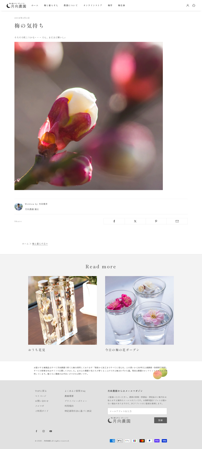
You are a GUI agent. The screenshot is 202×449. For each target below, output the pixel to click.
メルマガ (39, 405)
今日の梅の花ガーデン (122, 350)
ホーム (34, 5)
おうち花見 (36, 350)
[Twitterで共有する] (135, 221)
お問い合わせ (42, 400)
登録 (160, 420)
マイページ (40, 396)
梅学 (110, 5)
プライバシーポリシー (76, 400)
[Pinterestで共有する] (156, 221)
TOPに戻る (41, 390)
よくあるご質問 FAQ (75, 390)
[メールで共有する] (177, 221)
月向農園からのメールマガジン (125, 390)
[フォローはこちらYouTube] (50, 431)
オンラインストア (92, 5)
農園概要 (69, 396)
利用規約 (69, 405)
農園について (71, 5)
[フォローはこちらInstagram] (43, 431)
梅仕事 (121, 5)
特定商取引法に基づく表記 (78, 410)
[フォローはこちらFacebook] (36, 431)
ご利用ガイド (42, 410)
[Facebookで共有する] (114, 221)
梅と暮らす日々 (40, 243)
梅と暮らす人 (51, 5)
